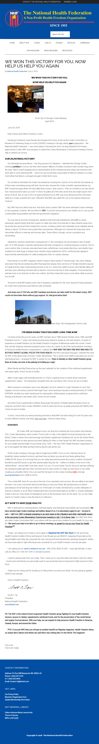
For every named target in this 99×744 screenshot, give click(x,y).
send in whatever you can (34, 548)
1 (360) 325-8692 (13, 679)
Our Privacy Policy (11, 694)
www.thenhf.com (12, 604)
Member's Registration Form (16, 697)
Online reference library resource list (18, 712)
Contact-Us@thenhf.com (19, 681)
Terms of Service (11, 715)
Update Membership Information (17, 700)
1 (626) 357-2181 (16, 676)
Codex (16, 648)
